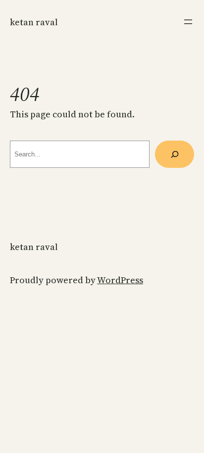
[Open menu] (188, 22)
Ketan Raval (34, 22)
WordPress (120, 280)
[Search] (174, 154)
